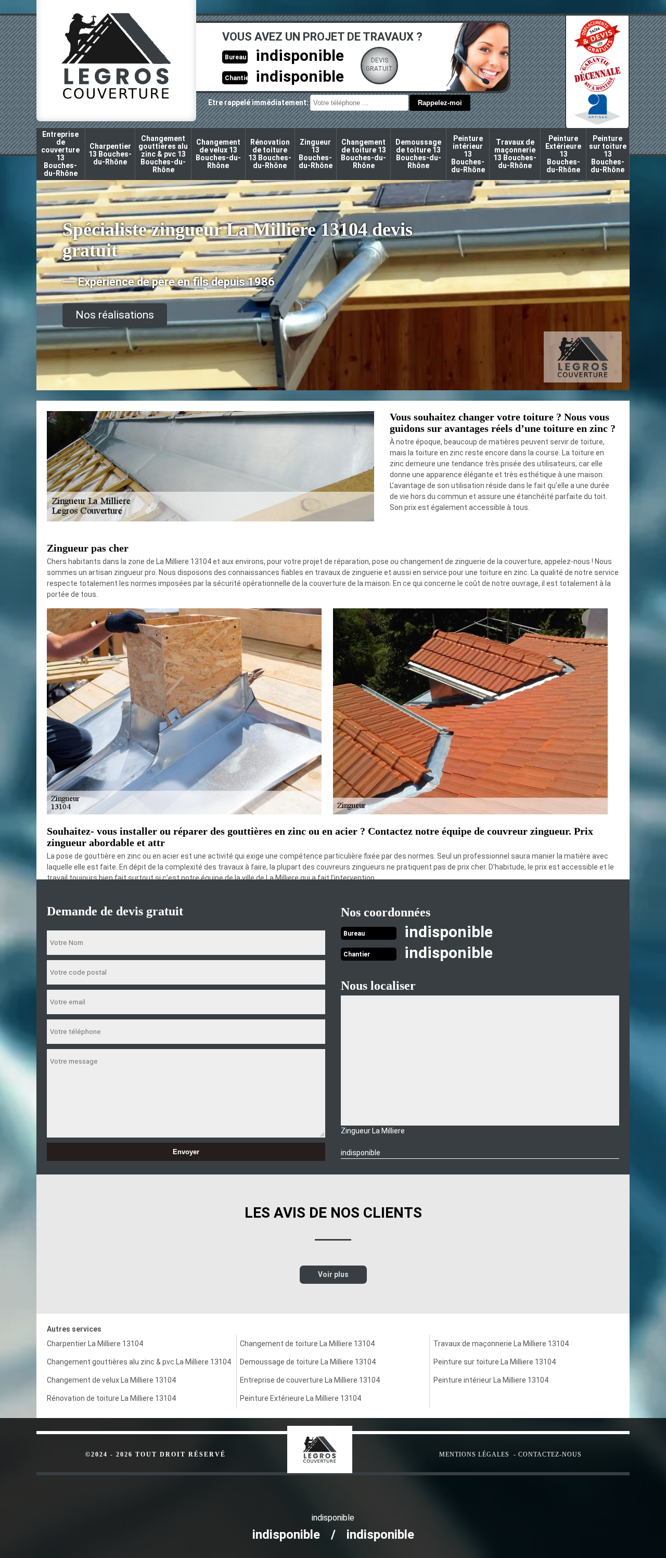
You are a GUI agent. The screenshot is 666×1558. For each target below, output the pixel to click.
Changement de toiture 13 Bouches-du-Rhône (363, 154)
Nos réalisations (114, 315)
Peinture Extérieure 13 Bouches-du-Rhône (563, 154)
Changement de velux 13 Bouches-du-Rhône (218, 154)
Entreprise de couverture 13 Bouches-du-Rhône (60, 153)
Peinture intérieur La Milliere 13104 (490, 1380)
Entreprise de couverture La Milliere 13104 (310, 1380)
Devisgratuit (379, 64)
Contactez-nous (550, 1454)
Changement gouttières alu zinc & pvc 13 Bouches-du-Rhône (163, 154)
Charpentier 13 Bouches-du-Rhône (110, 154)
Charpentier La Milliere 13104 (95, 1343)
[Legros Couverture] (341, 1444)
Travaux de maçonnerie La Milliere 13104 (501, 1343)
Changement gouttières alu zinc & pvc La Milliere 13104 (139, 1362)
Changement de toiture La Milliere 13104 (307, 1343)
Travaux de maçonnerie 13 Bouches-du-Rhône (514, 154)
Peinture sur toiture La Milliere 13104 (494, 1362)
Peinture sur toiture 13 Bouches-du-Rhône (607, 154)
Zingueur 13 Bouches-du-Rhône (315, 154)
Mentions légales (474, 1454)
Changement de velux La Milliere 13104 (111, 1380)
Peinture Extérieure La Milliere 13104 (300, 1398)
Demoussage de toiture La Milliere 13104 (308, 1362)
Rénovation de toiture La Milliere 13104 (111, 1398)
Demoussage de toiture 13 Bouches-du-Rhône (418, 154)
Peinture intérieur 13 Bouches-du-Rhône (468, 154)
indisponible (299, 55)
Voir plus (333, 1274)
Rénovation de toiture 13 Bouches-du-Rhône (269, 154)
